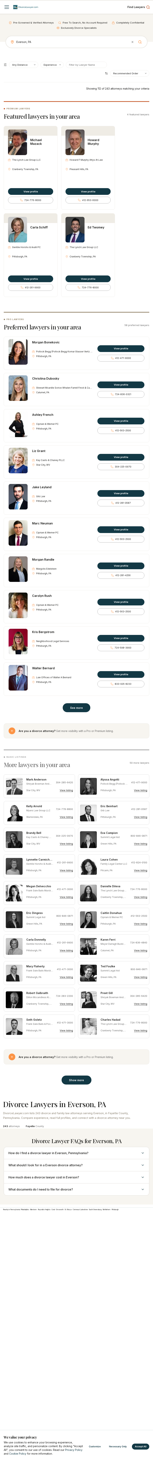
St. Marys (68, 1209)
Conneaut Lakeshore (80, 1209)
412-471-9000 (123, 358)
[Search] (140, 42)
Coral (53, 1209)
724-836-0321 (123, 394)
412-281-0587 (123, 502)
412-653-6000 (90, 200)
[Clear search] (132, 42)
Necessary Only (118, 1446)
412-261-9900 (32, 287)
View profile (31, 191)
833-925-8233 (123, 684)
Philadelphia (25, 1209)
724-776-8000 (32, 200)
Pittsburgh (115, 1209)
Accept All (140, 1446)
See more (76, 707)
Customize (95, 1446)
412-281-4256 (123, 575)
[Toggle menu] (6, 7)
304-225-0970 (123, 466)
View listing (66, 790)
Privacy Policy (73, 1449)
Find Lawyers (136, 7)
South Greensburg (95, 1209)
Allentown (33, 1209)
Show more (76, 1080)
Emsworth (60, 1209)
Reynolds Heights (44, 1209)
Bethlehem (106, 1209)
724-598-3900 (123, 647)
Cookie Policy (17, 1453)
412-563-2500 (123, 430)
